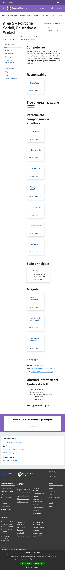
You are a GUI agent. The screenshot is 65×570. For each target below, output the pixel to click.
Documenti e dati (6, 509)
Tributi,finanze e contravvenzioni (37, 500)
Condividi (46, 23)
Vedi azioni (55, 23)
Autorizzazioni (37, 513)
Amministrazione (13, 15)
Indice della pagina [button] (10, 44)
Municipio (36, 271)
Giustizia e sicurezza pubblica (39, 495)
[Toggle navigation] (3, 8)
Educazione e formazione (36, 489)
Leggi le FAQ (20, 533)
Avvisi (50, 494)
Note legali (36, 530)
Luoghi (51, 503)
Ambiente (35, 505)
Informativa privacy (38, 527)
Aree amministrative (26, 15)
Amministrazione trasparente (38, 523)
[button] (32, 567)
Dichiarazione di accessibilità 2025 (38, 535)
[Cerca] (61, 8)
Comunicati (52, 491)
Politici (3, 501)
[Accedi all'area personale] (57, 2)
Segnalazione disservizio (21, 528)
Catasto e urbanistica (23, 499)
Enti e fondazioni (6, 497)
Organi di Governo (6, 488)
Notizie (51, 488)
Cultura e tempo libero (23, 493)
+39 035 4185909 (38, 365)
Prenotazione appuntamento (21, 523)
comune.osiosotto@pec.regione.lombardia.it (42, 368)
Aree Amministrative (7, 491)
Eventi (50, 506)
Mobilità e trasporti (22, 502)
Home (3, 15)
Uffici (2, 494)
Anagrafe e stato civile (23, 490)
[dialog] (32, 560)
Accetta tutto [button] (26, 563)
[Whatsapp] (51, 8)
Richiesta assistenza (23, 536)
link (49, 559)
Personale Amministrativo (5, 505)
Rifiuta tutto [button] (39, 563)
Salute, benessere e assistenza (38, 509)
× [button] (63, 551)
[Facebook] (47, 8)
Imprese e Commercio (23, 496)
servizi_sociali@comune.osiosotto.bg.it (42, 372)
